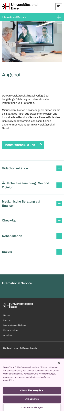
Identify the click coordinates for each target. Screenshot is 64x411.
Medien (6, 315)
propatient (7, 335)
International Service (14, 17)
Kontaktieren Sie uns (20, 145)
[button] (32, 168)
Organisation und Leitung (14, 325)
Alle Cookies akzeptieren (32, 390)
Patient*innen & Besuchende (20, 348)
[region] (32, 384)
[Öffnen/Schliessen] (58, 6)
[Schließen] (59, 363)
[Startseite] (20, 6)
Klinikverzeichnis (10, 330)
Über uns (7, 320)
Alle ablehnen (32, 399)
